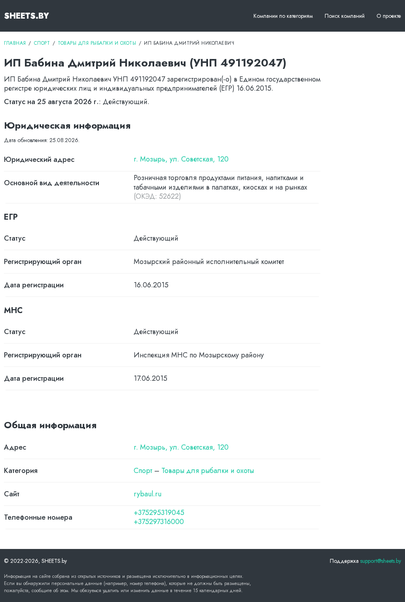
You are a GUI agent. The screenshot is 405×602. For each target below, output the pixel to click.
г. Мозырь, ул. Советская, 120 (181, 159)
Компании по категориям (283, 16)
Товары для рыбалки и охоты (207, 470)
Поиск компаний (345, 16)
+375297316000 (159, 521)
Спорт (143, 470)
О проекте (389, 16)
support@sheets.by (380, 561)
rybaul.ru (147, 494)
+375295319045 (159, 512)
